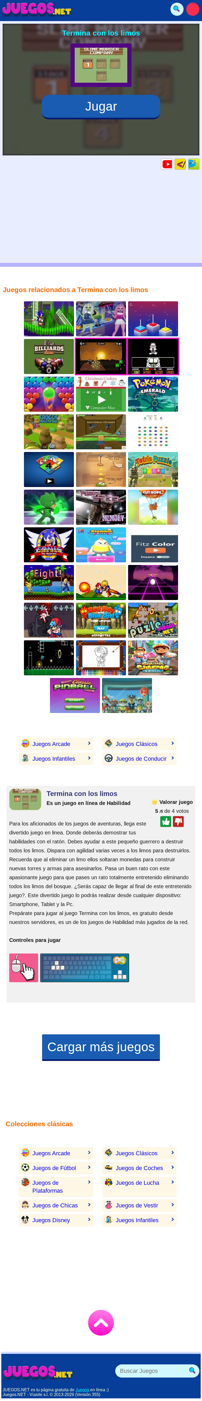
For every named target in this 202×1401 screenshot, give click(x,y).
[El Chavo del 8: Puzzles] (153, 620)
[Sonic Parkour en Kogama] (101, 431)
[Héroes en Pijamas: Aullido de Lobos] (49, 507)
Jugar (101, 106)
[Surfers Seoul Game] (153, 657)
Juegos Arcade (51, 744)
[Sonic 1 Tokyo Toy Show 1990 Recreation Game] (49, 544)
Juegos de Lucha (137, 1182)
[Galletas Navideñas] (101, 394)
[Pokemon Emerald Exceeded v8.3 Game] (153, 394)
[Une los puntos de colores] (153, 431)
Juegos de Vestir (137, 1205)
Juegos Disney (51, 1220)
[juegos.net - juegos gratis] (38, 1372)
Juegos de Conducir (141, 758)
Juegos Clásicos (137, 744)
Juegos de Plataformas (47, 1186)
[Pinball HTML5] (75, 695)
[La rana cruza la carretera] (49, 431)
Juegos (82, 1390)
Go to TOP (101, 1323)
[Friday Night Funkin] (49, 620)
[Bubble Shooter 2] (49, 394)
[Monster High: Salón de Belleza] (101, 318)
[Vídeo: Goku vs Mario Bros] (101, 582)
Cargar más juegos (101, 1047)
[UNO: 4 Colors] (49, 469)
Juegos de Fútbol (54, 1168)
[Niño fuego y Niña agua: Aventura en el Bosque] (101, 620)
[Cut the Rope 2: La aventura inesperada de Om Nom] (153, 507)
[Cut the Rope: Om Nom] (101, 469)
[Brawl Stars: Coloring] (101, 657)
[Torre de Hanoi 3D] (153, 318)
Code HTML (185, 164)
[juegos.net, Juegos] (36, 9)
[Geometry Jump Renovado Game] (49, 657)
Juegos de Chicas (55, 1205)
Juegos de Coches (139, 1168)
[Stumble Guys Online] (101, 544)
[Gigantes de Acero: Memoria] (101, 507)
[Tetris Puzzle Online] (153, 469)
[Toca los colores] (153, 544)
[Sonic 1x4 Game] (49, 318)
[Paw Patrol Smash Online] (127, 695)
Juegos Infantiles (53, 758)
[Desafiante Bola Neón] (153, 582)
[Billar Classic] (49, 356)
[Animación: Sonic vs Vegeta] (49, 582)
